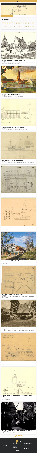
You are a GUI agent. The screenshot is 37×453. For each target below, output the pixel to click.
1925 (16, 22)
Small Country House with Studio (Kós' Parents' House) (13, 60)
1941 (21, 23)
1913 (20, 20)
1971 (26, 26)
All (2, 20)
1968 (19, 26)
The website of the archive (4, 445)
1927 (21, 22)
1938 (14, 23)
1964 (9, 26)
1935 (7, 23)
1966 (14, 26)
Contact (25, 445)
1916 (27, 20)
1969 (21, 26)
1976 (5, 27)
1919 (3, 22)
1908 (9, 20)
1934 (5, 23)
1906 (4, 20)
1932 (33, 22)
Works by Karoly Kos (15, 443)
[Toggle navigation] (2, 1)
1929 (26, 22)
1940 (19, 23)
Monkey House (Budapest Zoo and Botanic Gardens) (13, 127)
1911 (16, 20)
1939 (16, 23)
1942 (23, 23)
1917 (30, 20)
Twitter (26, 448)
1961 (3, 26)
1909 (11, 20)
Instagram (28, 448)
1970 (23, 26)
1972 (28, 26)
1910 (13, 20)
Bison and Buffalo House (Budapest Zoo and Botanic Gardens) (15, 328)
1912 (18, 20)
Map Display (30, 15)
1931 (30, 22)
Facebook (24, 448)
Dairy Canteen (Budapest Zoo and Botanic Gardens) (13, 294)
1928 (23, 22)
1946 (33, 23)
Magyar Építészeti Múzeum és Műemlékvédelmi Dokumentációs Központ (29, 444)
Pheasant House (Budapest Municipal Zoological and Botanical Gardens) (17, 361)
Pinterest (30, 448)
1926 (19, 22)
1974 (33, 26)
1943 (26, 23)
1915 (25, 20)
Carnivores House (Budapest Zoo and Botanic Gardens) (13, 194)
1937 (12, 23)
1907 (7, 20)
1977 (7, 27)
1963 (7, 26)
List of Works (18, 15)
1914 (23, 20)
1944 (28, 23)
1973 (30, 26)
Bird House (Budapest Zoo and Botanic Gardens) (12, 94)
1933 (3, 23)
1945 (30, 23)
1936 (9, 23)
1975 (3, 27)
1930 (28, 22)
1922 (9, 22)
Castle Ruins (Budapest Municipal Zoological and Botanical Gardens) (17, 430)
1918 (32, 20)
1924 (14, 22)
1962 (5, 26)
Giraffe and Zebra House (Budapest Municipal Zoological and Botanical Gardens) (17, 396)
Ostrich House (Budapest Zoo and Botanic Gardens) (13, 227)
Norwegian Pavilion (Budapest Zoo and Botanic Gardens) (14, 260)
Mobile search (35, 1)
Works (7, 15)
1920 (5, 22)
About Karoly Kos (15, 444)
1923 (12, 22)
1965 (12, 26)
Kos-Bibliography (15, 447)
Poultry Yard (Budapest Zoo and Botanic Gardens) (12, 160)
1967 (16, 26)
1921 (7, 22)
